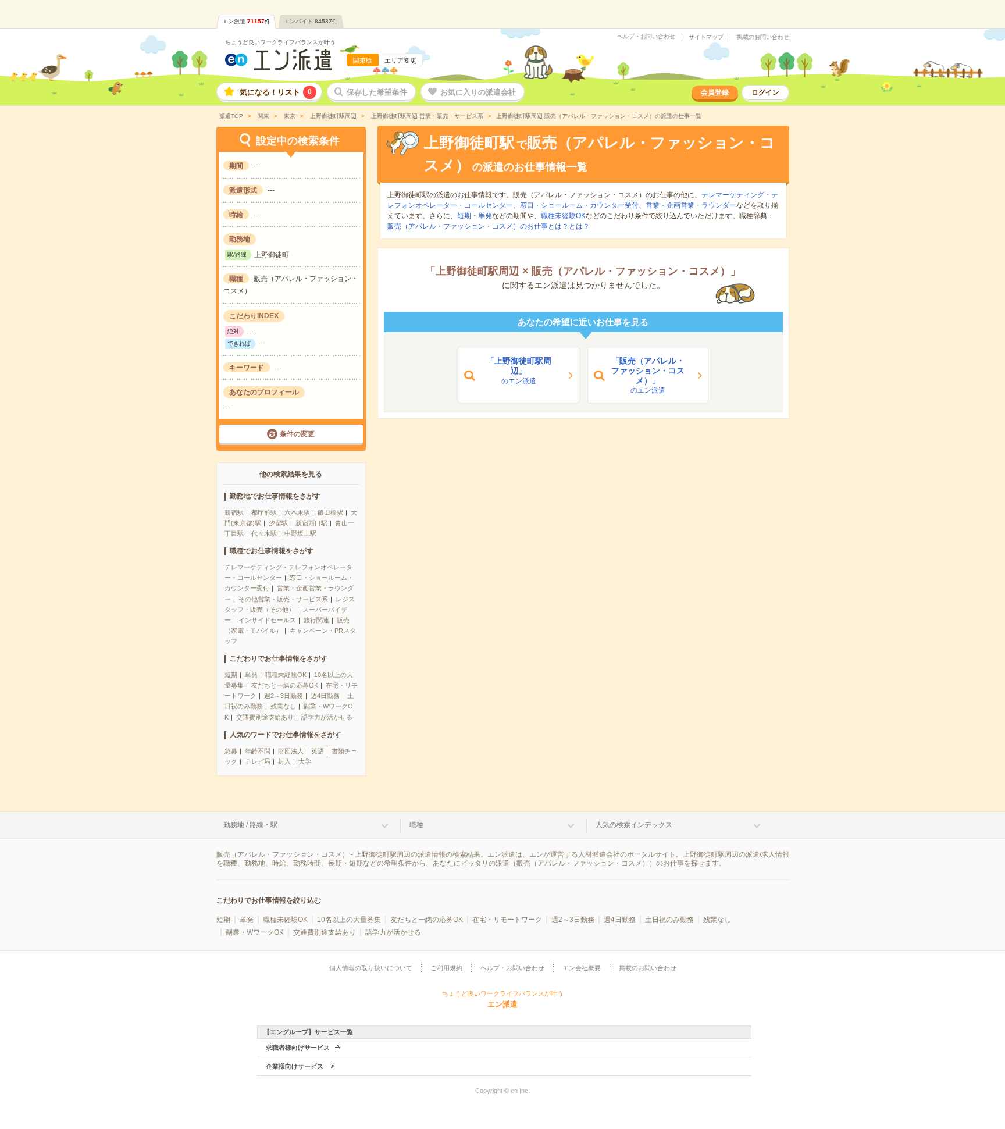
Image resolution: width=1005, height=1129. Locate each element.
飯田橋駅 (330, 512)
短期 (230, 674)
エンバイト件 (311, 21)
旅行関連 (316, 620)
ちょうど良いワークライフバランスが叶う (280, 42)
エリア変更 (400, 60)
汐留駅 (278, 522)
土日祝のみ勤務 (669, 920)
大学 (304, 761)
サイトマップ (706, 37)
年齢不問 (257, 750)
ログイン (765, 92)
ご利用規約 (446, 967)
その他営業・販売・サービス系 (283, 599)
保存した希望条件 (377, 92)
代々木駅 (264, 533)
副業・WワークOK (255, 932)
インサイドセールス (267, 620)
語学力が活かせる (326, 717)
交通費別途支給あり (265, 717)
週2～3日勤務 (283, 695)
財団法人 (291, 750)
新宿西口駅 (311, 522)
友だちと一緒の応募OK (284, 685)
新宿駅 (234, 512)
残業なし (283, 706)
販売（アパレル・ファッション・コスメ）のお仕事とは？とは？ (488, 226)
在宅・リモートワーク (507, 920)
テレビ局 (257, 761)
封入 (284, 761)
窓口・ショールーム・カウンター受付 (579, 205)
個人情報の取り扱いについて (370, 967)
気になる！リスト (276, 92)
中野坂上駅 (300, 533)
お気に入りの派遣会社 (478, 92)
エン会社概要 (581, 967)
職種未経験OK (286, 674)
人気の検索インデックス (634, 825)
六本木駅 (297, 512)
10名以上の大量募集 (349, 920)
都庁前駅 (264, 512)
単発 (251, 674)
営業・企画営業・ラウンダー (691, 205)
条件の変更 (297, 434)
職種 (416, 825)
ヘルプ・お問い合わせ (646, 37)
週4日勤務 (325, 695)
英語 (317, 750)
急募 (230, 750)
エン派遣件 (246, 21)
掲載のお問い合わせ (763, 37)
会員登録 (715, 92)
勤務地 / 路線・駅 (250, 825)
